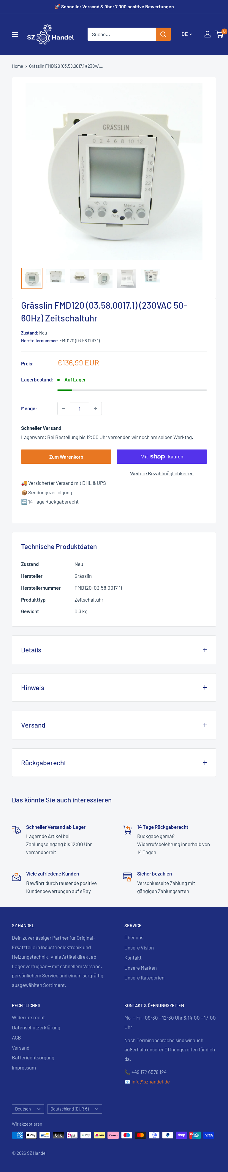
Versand (20, 1047)
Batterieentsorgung (33, 1057)
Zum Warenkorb (66, 457)
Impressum (24, 1067)
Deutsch (23, 1108)
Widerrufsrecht (28, 1017)
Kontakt (133, 957)
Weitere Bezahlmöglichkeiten (162, 473)
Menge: (29, 408)
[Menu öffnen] (15, 34)
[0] (219, 34)
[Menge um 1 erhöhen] (95, 408)
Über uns (133, 937)
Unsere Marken (140, 968)
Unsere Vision (139, 947)
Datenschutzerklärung (36, 1027)
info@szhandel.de (151, 1081)
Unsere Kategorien (144, 977)
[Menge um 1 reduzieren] (64, 408)
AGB (16, 1037)
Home (17, 66)
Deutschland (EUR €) (69, 1108)
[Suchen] (163, 34)
